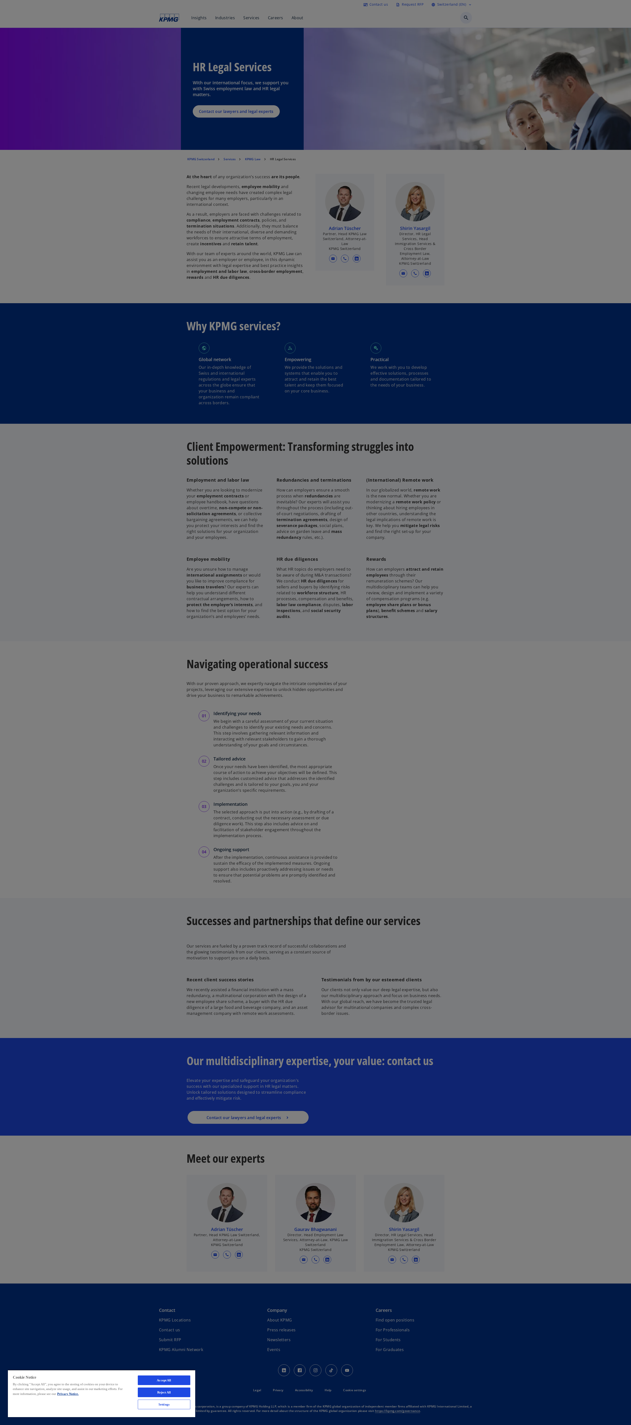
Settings (164, 1404)
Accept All (164, 1380)
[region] (101, 1393)
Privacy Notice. (68, 1394)
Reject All (164, 1392)
